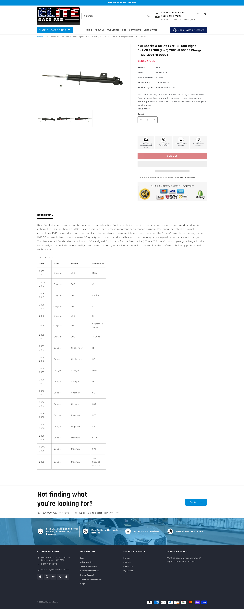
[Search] (149, 16)
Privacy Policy (86, 562)
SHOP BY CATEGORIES (52, 30)
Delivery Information (89, 571)
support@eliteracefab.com (55, 569)
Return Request (87, 575)
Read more (144, 108)
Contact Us (195, 502)
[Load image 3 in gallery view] (83, 118)
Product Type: (145, 87)
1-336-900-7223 (49, 564)
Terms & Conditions (88, 566)
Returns (126, 558)
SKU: (140, 72)
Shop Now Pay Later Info (91, 579)
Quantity (142, 114)
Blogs (82, 583)
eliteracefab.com (51, 602)
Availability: (144, 82)
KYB (158, 67)
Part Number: (145, 77)
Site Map (127, 562)
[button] (172, 164)
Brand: (141, 67)
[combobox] (116, 16)
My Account (128, 571)
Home (40, 37)
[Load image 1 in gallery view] (46, 118)
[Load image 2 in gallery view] (65, 118)
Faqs (82, 558)
